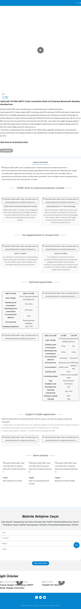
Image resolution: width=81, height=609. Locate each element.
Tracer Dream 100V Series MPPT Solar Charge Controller (16, 586)
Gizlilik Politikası (54, 605)
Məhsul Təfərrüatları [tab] (40, 162)
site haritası (44, 605)
